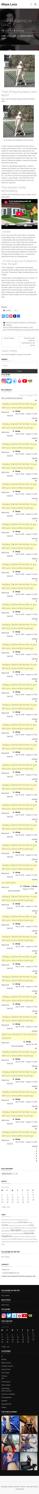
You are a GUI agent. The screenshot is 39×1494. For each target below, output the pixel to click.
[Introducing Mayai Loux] (29, 1425)
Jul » (8, 1207)
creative (7, 1228)
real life (14, 1239)
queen (9, 1239)
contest (31, 1225)
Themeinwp (19, 1489)
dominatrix (17, 1228)
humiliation (31, 1231)
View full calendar (14, 891)
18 (2, 1200)
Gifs (2, 1378)
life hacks (10, 1233)
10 (33, 1195)
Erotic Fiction (6, 1369)
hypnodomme (4, 1233)
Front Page (5, 1373)
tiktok (36, 1241)
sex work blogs (25, 1239)
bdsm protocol (6, 1391)
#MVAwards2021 (6, 1222)
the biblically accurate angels (28, 1241)
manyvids (29, 1233)
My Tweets (5, 1257)
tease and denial (17, 1241)
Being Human (19, 323)
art (17, 1222)
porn (7, 1239)
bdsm (26, 1222)
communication (18, 1225)
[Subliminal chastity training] (29, 1443)
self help (19, 1239)
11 (2, 1197)
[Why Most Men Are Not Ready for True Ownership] (29, 1461)
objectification (28, 1236)
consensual (25, 1225)
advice (6, 327)
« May (3, 1207)
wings (3, 1244)
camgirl (30, 1222)
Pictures (4, 1376)
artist (20, 1222)
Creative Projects (7, 1366)
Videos (3, 1407)
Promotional (5, 1382)
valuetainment (6, 1404)
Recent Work (5, 1385)
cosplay (3, 1228)
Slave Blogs (31, 323)
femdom (17, 330)
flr (23, 330)
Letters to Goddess (8, 1394)
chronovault (11, 1225)
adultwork (13, 1222)
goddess (25, 1231)
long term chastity (18, 1233)
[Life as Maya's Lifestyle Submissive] (10, 1443)
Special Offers (9, 1241)
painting (3, 1239)
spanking (3, 1241)
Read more (5, 412)
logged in (14, 354)
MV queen (22, 1236)
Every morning (9, 338)
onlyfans (34, 1236)
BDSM (3, 1359)
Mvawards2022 (16, 1236)
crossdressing (15, 327)
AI (2, 1356)
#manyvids (25, 1220)
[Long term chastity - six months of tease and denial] (10, 1425)
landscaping (30, 330)
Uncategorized (6, 1397)
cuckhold (11, 1228)
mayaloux (6, 1236)
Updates (4, 1401)
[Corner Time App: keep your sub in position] (10, 1461)
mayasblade (20, 31)
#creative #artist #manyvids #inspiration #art (12, 1220)
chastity (4, 1225)
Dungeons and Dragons (26, 1228)
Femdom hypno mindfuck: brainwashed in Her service (28, 341)
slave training (33, 1239)
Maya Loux (9, 4)
